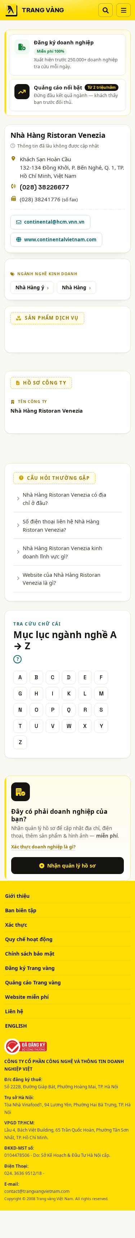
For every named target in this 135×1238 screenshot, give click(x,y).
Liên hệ (14, 1011)
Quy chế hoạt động (29, 939)
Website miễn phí (27, 996)
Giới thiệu (17, 895)
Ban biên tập (20, 910)
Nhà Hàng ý (29, 287)
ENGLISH (16, 1025)
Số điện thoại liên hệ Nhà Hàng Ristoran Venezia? (61, 525)
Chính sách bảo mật (29, 953)
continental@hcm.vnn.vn (54, 222)
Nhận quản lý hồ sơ (71, 865)
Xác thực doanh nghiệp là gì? (43, 847)
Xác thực (16, 924)
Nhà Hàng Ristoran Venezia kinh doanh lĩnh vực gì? (62, 551)
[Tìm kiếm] (105, 10)
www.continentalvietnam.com (60, 239)
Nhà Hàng (74, 287)
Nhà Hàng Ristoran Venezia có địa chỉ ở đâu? (64, 498)
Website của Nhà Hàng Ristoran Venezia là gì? (61, 578)
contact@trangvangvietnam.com (36, 1191)
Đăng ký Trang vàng (30, 968)
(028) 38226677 (44, 187)
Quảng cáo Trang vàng (33, 982)
